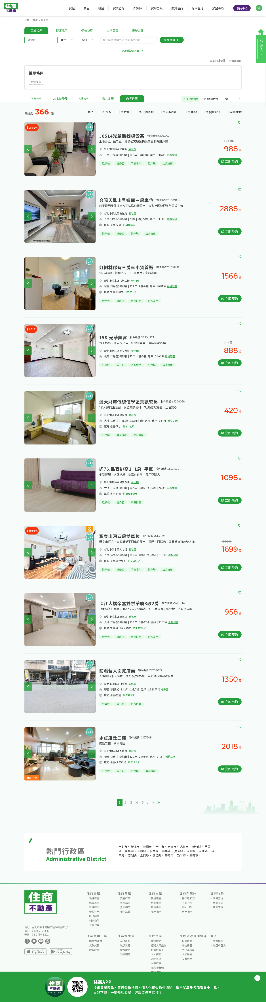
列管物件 (94, 920)
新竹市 (181, 855)
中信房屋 (187, 945)
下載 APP (187, 903)
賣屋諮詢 (125, 903)
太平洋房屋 (188, 950)
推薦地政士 (157, 950)
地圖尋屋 (94, 903)
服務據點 (156, 941)
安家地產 (187, 959)
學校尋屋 (94, 911)
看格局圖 (172, 155)
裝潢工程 (125, 945)
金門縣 (144, 855)
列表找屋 (192, 99)
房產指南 (187, 911)
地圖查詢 (218, 903)
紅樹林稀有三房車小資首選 (126, 267)
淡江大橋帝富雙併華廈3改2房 (129, 603)
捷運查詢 (218, 907)
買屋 (35, 20)
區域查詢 (218, 898)
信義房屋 (187, 941)
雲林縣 (154, 851)
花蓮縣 (203, 851)
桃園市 (147, 846)
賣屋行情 (125, 898)
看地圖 (132, 149)
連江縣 (157, 855)
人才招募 (156, 954)
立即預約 (231, 161)
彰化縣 (129, 851)
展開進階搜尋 (131, 51)
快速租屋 (156, 898)
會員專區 (242, 8)
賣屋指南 (125, 907)
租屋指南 (156, 911)
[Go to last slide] (28, 149)
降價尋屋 (94, 916)
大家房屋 (187, 954)
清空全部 (236, 60)
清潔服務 (125, 954)
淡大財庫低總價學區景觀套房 (128, 401)
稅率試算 (125, 911)
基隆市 (169, 855)
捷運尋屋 (94, 907)
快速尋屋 (94, 898)
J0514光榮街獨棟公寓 (121, 136)
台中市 (159, 846)
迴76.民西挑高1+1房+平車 (126, 469)
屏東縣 (178, 851)
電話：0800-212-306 (36, 931)
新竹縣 (196, 846)
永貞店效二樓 (112, 737)
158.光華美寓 (113, 337)
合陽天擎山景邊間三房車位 (126, 200)
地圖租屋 (156, 903)
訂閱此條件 (218, 60)
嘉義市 (193, 855)
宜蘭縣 (191, 851)
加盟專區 (218, 8)
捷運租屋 (156, 907)
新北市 (45, 20)
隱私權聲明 (157, 967)
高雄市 (184, 846)
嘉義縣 (166, 851)
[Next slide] (92, 149)
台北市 (123, 846)
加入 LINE (187, 907)
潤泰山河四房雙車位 (119, 536)
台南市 (172, 846)
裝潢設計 (125, 941)
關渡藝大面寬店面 (117, 670)
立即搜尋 (169, 40)
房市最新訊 (188, 898)
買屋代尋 (94, 925)
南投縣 (141, 851)
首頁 (26, 20)
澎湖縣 (132, 855)
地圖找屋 (212, 99)
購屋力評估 (95, 941)
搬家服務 (125, 950)
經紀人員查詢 (158, 945)
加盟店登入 (219, 945)
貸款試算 (94, 945)
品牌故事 (156, 963)
